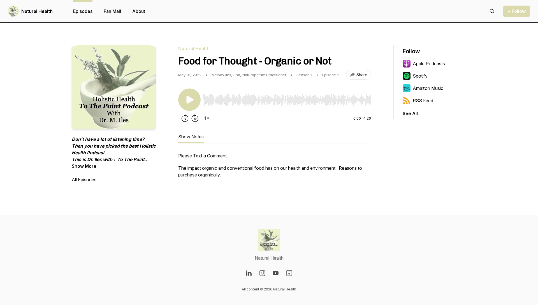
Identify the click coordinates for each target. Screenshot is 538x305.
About (138, 11)
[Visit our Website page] (289, 273)
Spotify (420, 76)
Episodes (82, 11)
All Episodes (84, 179)
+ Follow (517, 11)
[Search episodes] (492, 11)
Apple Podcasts (429, 63)
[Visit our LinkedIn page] (249, 273)
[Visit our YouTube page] (276, 273)
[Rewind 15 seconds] (185, 118)
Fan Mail (112, 11)
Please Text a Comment (202, 156)
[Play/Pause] (189, 100)
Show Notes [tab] (191, 136)
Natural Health (37, 11)
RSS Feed (423, 100)
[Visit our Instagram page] (262, 273)
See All (410, 113)
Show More (84, 166)
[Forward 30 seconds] (195, 118)
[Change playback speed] (206, 118)
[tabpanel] (274, 168)
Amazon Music (428, 88)
